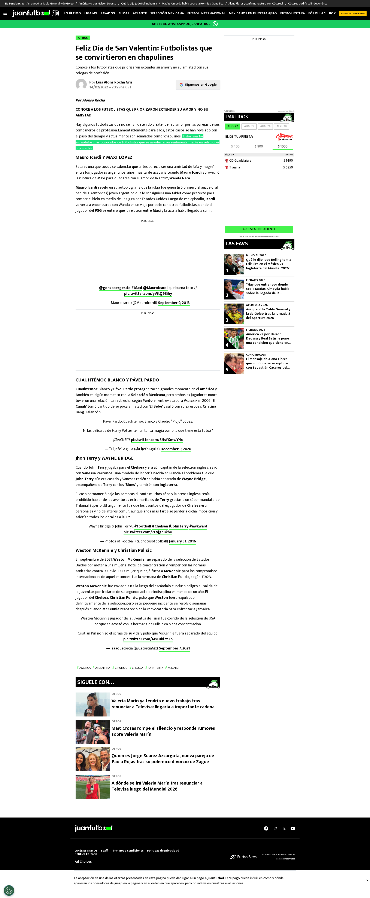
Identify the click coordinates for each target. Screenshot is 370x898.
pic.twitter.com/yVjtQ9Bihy (148, 293)
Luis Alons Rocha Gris (114, 82)
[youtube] (292, 828)
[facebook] (266, 828)
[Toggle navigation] (5, 13)
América (85, 667)
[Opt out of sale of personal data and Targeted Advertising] (9, 890)
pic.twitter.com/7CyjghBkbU (148, 532)
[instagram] (275, 828)
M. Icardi (173, 667)
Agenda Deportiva (353, 13)
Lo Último (72, 13)
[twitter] (284, 828)
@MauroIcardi (155, 288)
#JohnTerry (178, 526)
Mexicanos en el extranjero (253, 13)
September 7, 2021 (174, 648)
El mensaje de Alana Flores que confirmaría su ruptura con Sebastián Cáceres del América (267, 363)
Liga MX (90, 13)
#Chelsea (160, 526)
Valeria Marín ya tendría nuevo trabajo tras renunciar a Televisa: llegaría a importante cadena (163, 704)
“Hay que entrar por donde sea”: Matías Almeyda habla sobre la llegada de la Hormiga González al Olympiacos (267, 289)
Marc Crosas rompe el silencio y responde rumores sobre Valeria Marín (163, 731)
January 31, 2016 (182, 541)
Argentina (102, 667)
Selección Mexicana (167, 13)
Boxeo (334, 13)
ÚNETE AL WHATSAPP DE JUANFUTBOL (181, 24)
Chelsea (137, 667)
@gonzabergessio (115, 288)
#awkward (198, 526)
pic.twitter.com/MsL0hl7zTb (148, 639)
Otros (116, 693)
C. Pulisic (121, 667)
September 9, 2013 (174, 303)
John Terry (155, 667)
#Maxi (136, 288)
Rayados (108, 13)
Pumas (123, 13)
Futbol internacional (206, 13)
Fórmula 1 (317, 13)
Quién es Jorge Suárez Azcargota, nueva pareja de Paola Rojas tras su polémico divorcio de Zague (163, 759)
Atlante (140, 13)
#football (142, 526)
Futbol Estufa (292, 13)
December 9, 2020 (176, 449)
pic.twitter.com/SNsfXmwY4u (157, 440)
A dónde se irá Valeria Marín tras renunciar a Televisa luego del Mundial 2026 (157, 786)
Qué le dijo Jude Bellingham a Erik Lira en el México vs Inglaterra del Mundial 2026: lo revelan (268, 264)
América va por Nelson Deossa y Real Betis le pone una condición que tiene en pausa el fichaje (267, 338)
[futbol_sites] (243, 856)
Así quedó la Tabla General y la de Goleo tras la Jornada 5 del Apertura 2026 (268, 313)
